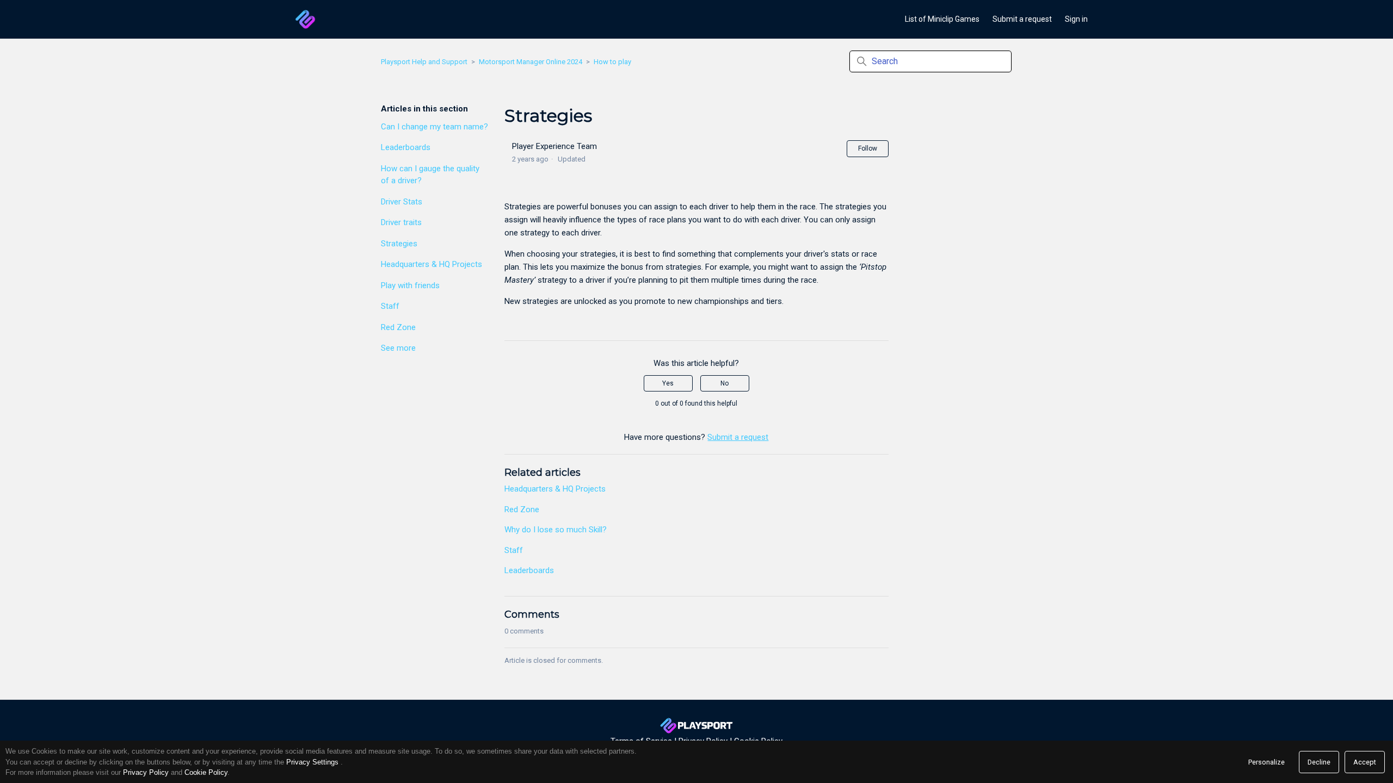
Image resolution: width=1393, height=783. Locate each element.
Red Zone (398, 327)
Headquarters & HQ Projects (431, 264)
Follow (867, 148)
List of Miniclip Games (942, 19)
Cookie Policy (205, 772)
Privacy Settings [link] (312, 762)
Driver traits (401, 222)
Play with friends (410, 285)
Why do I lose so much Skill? (555, 530)
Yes (668, 383)
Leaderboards (405, 147)
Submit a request (1022, 19)
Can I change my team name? (434, 127)
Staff (390, 306)
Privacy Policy (146, 772)
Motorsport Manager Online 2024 (530, 62)
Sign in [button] (1076, 19)
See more (398, 348)
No (724, 383)
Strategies (399, 243)
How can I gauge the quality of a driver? (430, 175)
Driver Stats (401, 202)
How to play (612, 62)
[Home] (305, 19)
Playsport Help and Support (424, 62)
